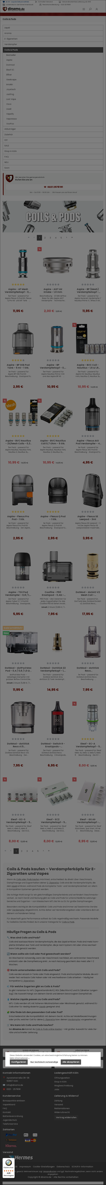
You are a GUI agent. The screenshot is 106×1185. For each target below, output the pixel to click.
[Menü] (13, 1159)
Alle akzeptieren (70, 1061)
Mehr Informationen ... (20, 1058)
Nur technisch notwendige (44, 1061)
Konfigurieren (19, 1061)
